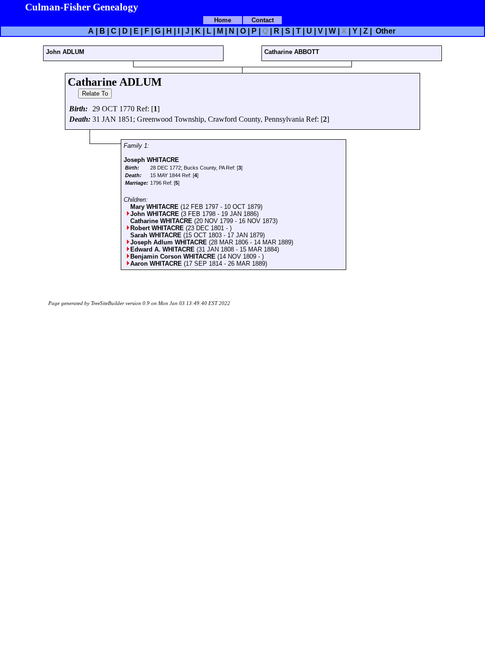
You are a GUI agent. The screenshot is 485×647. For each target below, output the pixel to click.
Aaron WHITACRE (157, 263)
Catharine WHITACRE (162, 221)
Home (222, 20)
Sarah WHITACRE (156, 235)
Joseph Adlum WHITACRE (169, 242)
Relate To (95, 93)
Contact (262, 20)
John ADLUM (65, 51)
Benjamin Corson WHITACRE (173, 256)
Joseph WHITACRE (151, 159)
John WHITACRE (155, 213)
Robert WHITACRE (158, 228)
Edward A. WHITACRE (163, 249)
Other (384, 31)
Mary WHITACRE (155, 206)
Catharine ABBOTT (291, 51)
